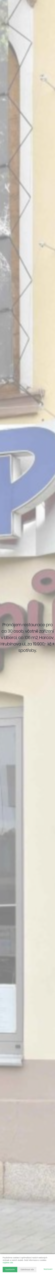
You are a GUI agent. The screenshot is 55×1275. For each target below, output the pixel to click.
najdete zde (8, 1262)
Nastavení (48, 1269)
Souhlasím (10, 1269)
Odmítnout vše (27, 1269)
